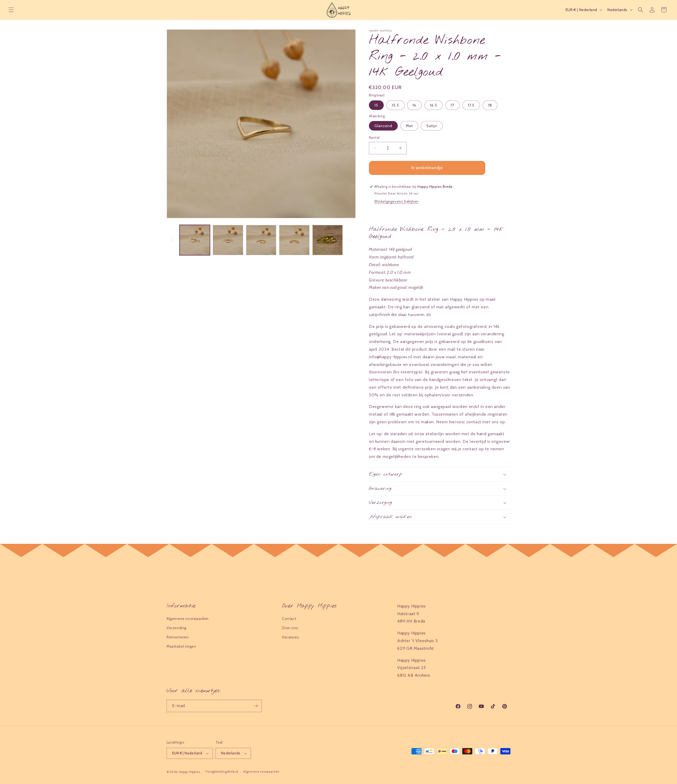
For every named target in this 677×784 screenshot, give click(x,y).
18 (490, 105)
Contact (289, 618)
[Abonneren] (256, 706)
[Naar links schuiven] (172, 240)
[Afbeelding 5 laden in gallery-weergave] (327, 240)
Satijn (431, 125)
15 (376, 105)
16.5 (433, 105)
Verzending (176, 627)
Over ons (290, 627)
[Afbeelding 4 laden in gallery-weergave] (294, 240)
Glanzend (383, 125)
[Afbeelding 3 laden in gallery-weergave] (261, 240)
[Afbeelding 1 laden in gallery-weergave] (195, 240)
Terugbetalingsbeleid (221, 771)
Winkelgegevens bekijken (396, 201)
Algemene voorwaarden (188, 618)
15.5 (395, 105)
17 (452, 105)
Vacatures (290, 637)
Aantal (374, 137)
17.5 (471, 105)
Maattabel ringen (181, 646)
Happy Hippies (189, 772)
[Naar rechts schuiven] (350, 240)
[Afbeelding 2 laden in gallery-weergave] (228, 240)
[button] (11, 10)
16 (414, 105)
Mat (409, 125)
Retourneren (178, 637)
